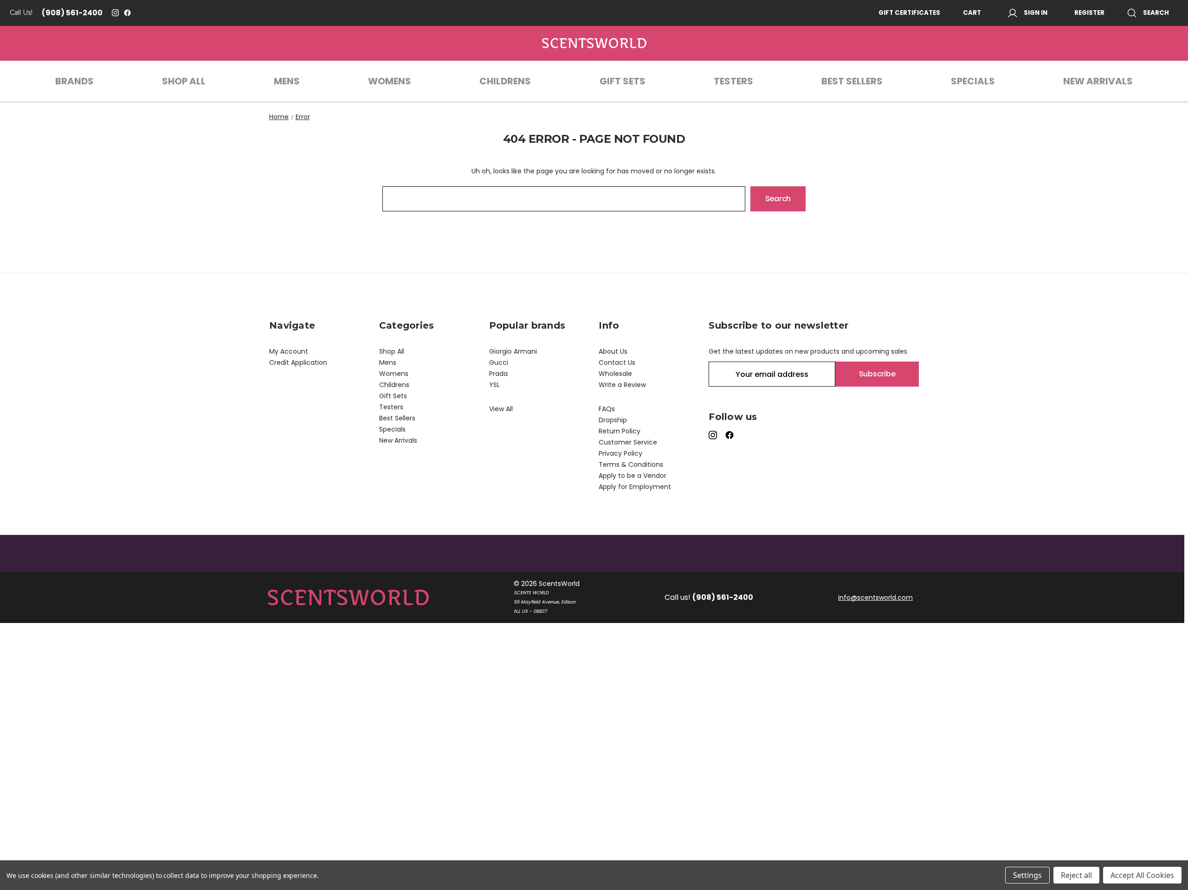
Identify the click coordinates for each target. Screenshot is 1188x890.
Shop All (184, 81)
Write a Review (622, 384)
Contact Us (617, 362)
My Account (288, 351)
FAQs (607, 408)
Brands (74, 81)
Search (1156, 12)
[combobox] (563, 198)
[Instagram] (115, 12)
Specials (973, 81)
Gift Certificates (909, 12)
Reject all (1076, 875)
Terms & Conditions (631, 464)
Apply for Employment (635, 486)
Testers (733, 81)
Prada (498, 373)
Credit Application (298, 362)
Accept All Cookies (1142, 875)
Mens (287, 81)
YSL (494, 384)
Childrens (505, 81)
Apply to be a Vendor (632, 475)
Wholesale (615, 373)
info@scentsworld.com (875, 597)
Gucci (498, 362)
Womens (389, 81)
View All (501, 408)
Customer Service (628, 442)
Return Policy (619, 431)
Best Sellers (852, 81)
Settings (1027, 875)
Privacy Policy (620, 453)
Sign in (1035, 12)
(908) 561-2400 (72, 12)
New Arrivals (1098, 81)
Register (1089, 12)
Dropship (613, 420)
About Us (613, 351)
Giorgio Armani (513, 351)
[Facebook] (127, 12)
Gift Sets (623, 81)
